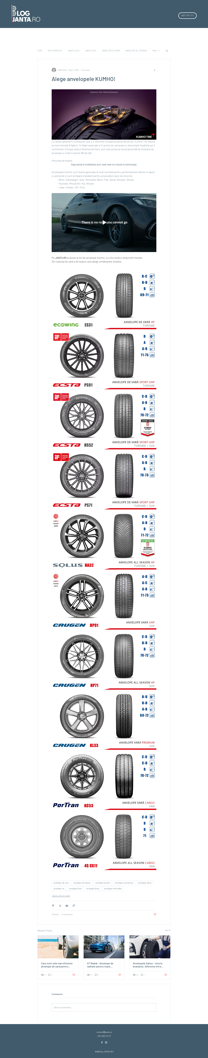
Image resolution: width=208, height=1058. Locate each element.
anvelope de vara (61, 882)
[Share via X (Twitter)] (60, 905)
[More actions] (154, 70)
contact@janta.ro (104, 1032)
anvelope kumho (102, 882)
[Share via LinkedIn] (67, 905)
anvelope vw (58, 888)
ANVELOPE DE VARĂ (111, 50)
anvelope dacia (144, 882)
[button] (187, 15)
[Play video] (104, 222)
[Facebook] (101, 1042)
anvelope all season (82, 882)
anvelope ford (75, 888)
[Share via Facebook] (53, 905)
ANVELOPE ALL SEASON (136, 50)
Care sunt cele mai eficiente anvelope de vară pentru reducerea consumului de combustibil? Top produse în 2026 (57, 965)
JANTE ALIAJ (74, 50)
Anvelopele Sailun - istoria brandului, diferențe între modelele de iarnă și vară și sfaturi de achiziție (148, 965)
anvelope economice (124, 882)
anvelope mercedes (113, 888)
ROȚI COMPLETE (55, 50)
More (155, 50)
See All (168, 930)
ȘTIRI (39, 50)
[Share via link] (73, 905)
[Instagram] (106, 1042)
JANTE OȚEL (91, 50)
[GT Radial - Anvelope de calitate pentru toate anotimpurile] (104, 946)
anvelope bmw (92, 888)
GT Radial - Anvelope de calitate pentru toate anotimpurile (100, 965)
